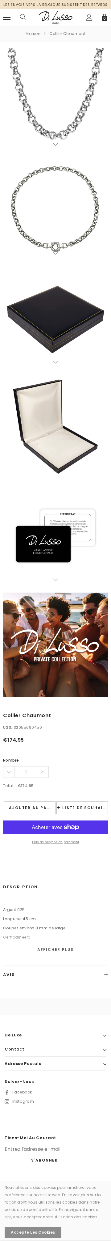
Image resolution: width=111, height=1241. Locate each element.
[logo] (55, 17)
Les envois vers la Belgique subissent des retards (55, 4)
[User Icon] (89, 17)
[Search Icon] (23, 17)
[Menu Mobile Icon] (6, 17)
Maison (33, 33)
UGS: (7, 727)
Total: (8, 785)
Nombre (11, 760)
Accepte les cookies (33, 1232)
